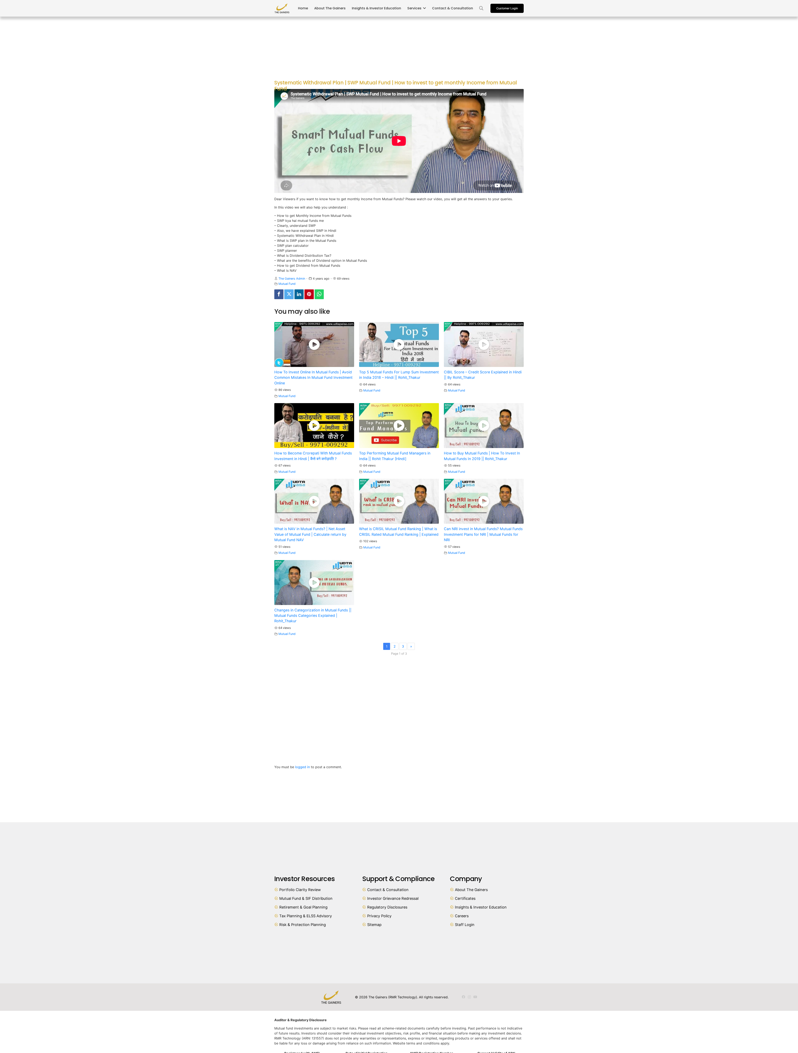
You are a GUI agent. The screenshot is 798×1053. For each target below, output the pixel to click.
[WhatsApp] (319, 294)
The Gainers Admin (291, 278)
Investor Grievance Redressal (393, 898)
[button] (481, 8)
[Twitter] (288, 294)
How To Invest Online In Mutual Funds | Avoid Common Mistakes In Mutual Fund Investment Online (313, 377)
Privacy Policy (379, 916)
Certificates (465, 898)
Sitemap (374, 924)
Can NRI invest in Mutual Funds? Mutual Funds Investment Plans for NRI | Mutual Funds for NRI (483, 534)
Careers (462, 916)
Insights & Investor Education (481, 907)
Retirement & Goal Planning (303, 907)
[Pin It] (309, 294)
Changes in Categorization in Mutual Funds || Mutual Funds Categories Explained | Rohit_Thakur (312, 615)
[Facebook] (278, 294)
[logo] (282, 8)
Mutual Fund (287, 283)
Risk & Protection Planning (302, 924)
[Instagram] (469, 997)
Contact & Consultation (388, 890)
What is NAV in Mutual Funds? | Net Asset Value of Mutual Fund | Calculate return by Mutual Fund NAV (310, 534)
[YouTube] (475, 997)
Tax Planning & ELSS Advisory (305, 916)
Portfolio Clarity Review (300, 890)
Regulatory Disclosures (387, 907)
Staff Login (464, 924)
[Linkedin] (299, 294)
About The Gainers (471, 890)
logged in (302, 767)
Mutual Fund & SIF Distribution (305, 898)
